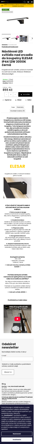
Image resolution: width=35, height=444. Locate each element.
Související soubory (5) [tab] (17, 111)
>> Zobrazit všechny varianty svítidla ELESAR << (17, 266)
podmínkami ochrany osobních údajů (16, 365)
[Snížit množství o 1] (6, 94)
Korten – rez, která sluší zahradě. (13, 386)
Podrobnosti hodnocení (10, 47)
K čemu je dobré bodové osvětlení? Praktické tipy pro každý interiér (17, 397)
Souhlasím (17, 440)
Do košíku (26, 94)
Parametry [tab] (20, 107)
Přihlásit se (8, 372)
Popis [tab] (13, 107)
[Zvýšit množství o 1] (15, 94)
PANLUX (10, 83)
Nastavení (17, 434)
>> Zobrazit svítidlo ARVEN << (17, 292)
